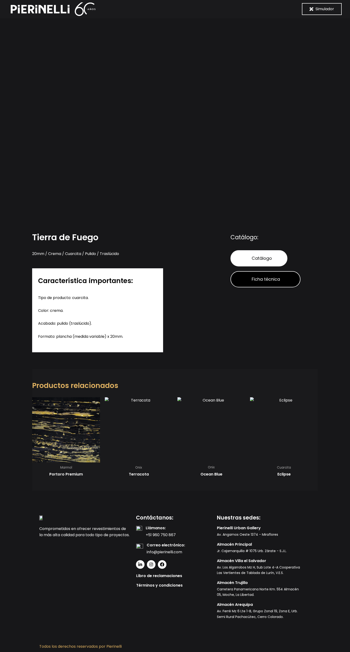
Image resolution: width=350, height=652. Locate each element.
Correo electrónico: (166, 545)
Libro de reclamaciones (159, 575)
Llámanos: (156, 528)
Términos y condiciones (159, 585)
